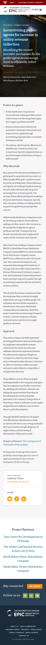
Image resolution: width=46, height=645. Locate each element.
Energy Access (21, 25)
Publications (36, 629)
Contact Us (24, 635)
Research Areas (13, 629)
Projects (25, 629)
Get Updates (35, 586)
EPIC (12, 2)
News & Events (32, 632)
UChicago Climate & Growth (30, 2)
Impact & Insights (17, 632)
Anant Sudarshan (28, 77)
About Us (14, 626)
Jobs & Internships (28, 626)
